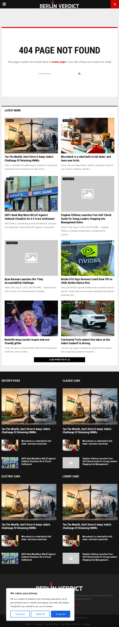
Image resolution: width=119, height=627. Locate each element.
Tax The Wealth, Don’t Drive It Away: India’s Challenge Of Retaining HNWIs (26, 430)
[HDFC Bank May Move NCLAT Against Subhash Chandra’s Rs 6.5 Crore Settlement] (31, 194)
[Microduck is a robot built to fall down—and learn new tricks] (87, 135)
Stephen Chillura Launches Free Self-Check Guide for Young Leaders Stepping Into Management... (99, 461)
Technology (67, 120)
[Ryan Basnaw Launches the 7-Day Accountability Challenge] (31, 258)
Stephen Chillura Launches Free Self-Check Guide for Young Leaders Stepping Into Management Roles (86, 218)
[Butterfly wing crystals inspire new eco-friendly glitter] (31, 318)
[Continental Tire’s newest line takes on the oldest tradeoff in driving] (87, 318)
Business (10, 120)
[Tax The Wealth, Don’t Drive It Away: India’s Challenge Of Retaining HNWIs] (31, 135)
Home (28, 624)
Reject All (40, 614)
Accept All (60, 614)
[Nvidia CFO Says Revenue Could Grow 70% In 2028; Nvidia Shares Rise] (87, 258)
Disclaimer (38, 624)
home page (59, 62)
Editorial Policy (52, 624)
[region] (40, 604)
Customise (20, 614)
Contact (87, 624)
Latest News (13, 110)
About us (77, 624)
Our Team (66, 624)
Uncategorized (68, 179)
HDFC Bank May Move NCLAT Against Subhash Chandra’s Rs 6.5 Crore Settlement (38, 461)
